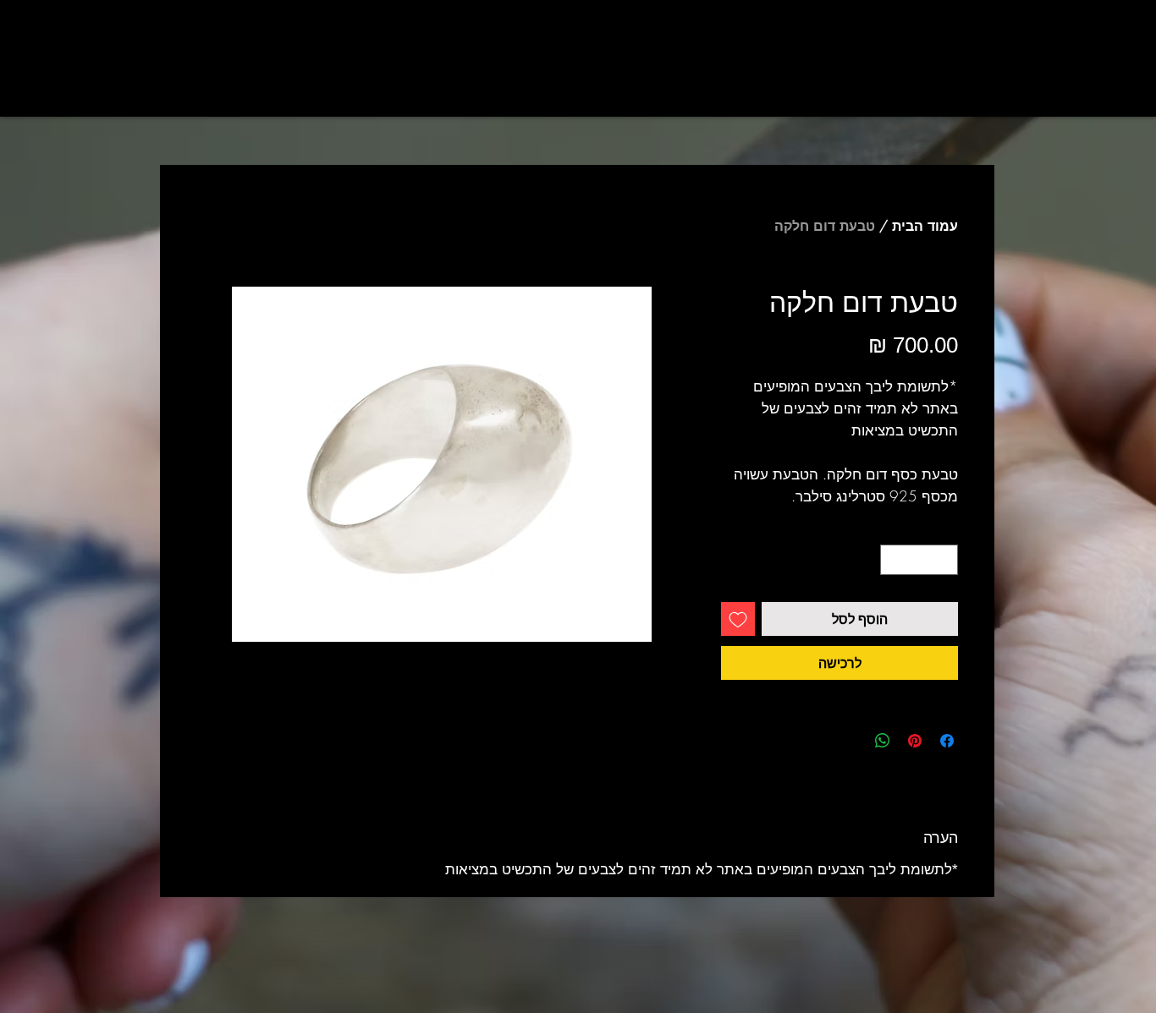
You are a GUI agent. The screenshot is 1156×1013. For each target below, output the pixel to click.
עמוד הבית (925, 225)
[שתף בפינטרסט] (915, 741)
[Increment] (893, 559)
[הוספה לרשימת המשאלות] (738, 619)
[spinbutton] (919, 559)
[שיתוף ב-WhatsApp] (883, 741)
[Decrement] (946, 559)
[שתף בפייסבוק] (947, 741)
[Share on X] (850, 741)
